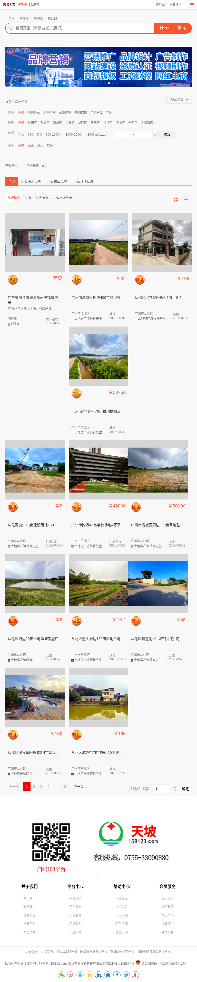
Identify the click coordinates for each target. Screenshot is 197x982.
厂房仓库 (96, 113)
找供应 (38, 18)
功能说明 (121, 932)
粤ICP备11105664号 (120, 964)
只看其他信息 (83, 181)
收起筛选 (177, 99)
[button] (80, 83)
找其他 (52, 18)
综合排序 (14, 198)
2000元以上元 (97, 134)
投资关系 (121, 907)
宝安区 (70, 123)
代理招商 (75, 932)
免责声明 (167, 915)
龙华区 (107, 123)
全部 (21, 113)
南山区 (57, 123)
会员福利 (167, 932)
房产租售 (21, 102)
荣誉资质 (29, 932)
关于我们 (29, 886)
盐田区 (95, 123)
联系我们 (29, 907)
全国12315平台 (66, 951)
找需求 (24, 18)
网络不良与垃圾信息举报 (154, 951)
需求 (31, 146)
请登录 (160, 4)
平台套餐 (75, 907)
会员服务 (167, 886)
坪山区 (120, 123)
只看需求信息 (31, 181)
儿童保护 (167, 924)
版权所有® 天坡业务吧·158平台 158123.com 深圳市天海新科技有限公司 (55, 964)
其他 (109, 113)
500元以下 (35, 134)
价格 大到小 (43, 198)
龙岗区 (82, 123)
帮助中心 (121, 886)
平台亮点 (121, 898)
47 (65, 787)
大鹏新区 (147, 123)
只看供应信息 (57, 181)
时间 (28, 198)
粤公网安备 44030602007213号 (164, 964)
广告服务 (75, 915)
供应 (40, 146)
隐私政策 (167, 907)
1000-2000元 (75, 134)
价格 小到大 (64, 198)
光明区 (132, 123)
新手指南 (121, 924)
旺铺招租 (81, 113)
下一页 (79, 787)
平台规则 (75, 898)
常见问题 (121, 915)
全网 (11, 18)
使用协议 (167, 898)
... (56, 787)
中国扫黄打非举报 (122, 951)
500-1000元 (54, 134)
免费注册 (175, 4)
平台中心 (75, 886)
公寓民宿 (65, 113)
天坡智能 (48, 951)
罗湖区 (45, 123)
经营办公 (34, 113)
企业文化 (29, 915)
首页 (8, 102)
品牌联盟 (75, 924)
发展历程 (29, 924)
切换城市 (36, 4)
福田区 (32, 123)
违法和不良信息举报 (93, 951)
